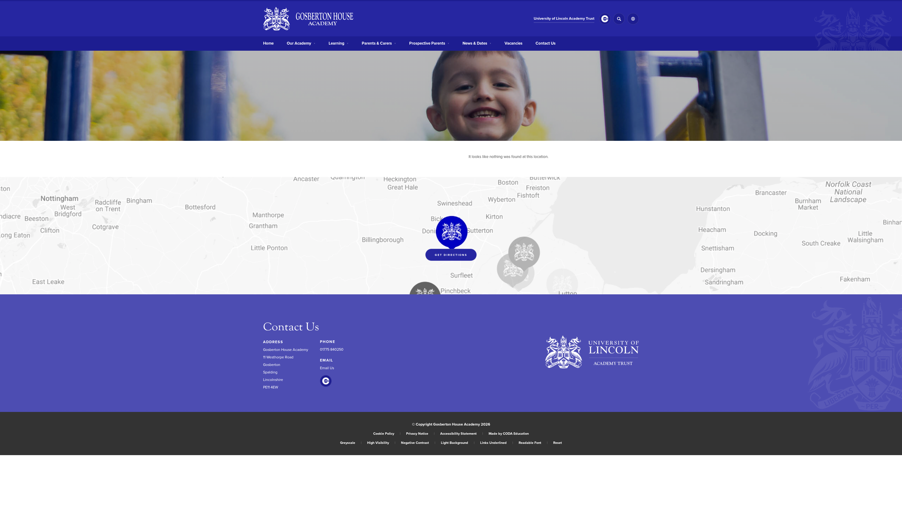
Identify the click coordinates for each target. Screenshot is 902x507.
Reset (557, 442)
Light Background (457, 442)
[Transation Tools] (633, 19)
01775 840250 (331, 349)
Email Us (327, 367)
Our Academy (301, 43)
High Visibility (381, 442)
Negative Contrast (418, 442)
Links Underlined (496, 442)
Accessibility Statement (461, 433)
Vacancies (513, 43)
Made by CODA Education (509, 433)
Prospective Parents (429, 43)
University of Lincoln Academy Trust (564, 19)
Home (268, 43)
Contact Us (546, 43)
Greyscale (351, 442)
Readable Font (533, 442)
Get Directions (456, 256)
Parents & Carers (379, 43)
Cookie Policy (386, 433)
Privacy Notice (420, 433)
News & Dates (477, 43)
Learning (339, 43)
